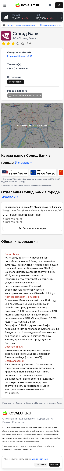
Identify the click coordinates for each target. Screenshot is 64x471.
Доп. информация (40, 459)
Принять (55, 465)
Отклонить (42, 465)
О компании (9, 418)
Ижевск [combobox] (22, 162)
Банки (6, 422)
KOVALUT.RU (30, 5)
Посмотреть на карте (34, 228)
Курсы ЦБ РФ (45, 418)
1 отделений (15, 81)
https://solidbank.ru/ (18, 56)
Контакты (18, 422)
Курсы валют (27, 418)
